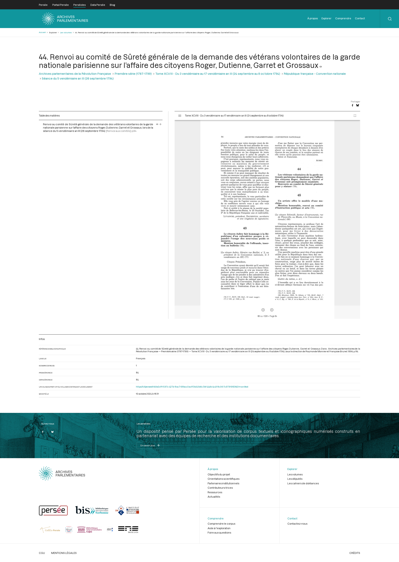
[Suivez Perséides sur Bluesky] (52, 432)
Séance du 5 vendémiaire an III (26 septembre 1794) (78, 78)
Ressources (215, 492)
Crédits (354, 552)
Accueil (42, 32)
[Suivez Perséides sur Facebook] (42, 432)
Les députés (294, 478)
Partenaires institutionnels (223, 483)
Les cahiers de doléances (303, 483)
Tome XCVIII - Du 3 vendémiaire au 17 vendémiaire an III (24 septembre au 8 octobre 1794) (217, 73)
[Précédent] (263, 310)
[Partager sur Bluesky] (357, 105)
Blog (112, 4)
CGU (42, 552)
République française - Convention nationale (315, 73)
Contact (360, 18)
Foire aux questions (219, 532)
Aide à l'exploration (219, 528)
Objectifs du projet (219, 474)
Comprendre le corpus (221, 523)
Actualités (214, 496)
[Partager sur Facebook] (352, 105)
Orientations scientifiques (223, 478)
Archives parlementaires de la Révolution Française (75, 73)
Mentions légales (64, 552)
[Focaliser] (160, 124)
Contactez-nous (297, 523)
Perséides (79, 4)
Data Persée (97, 4)
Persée (43, 4)
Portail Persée (60, 4)
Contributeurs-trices (220, 487)
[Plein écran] (355, 115)
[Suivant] (271, 310)
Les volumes (66, 32)
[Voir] (320, 65)
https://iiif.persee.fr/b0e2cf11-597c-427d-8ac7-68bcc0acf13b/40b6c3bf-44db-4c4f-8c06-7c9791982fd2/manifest (192, 386)
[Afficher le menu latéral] (179, 115)
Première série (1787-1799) (133, 73)
